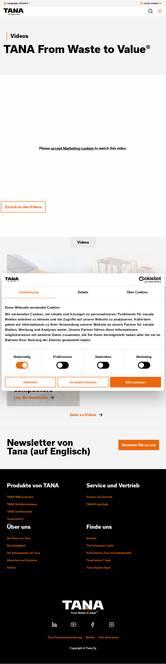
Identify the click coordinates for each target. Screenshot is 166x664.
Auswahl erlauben (83, 382)
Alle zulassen (136, 382)
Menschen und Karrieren (22, 560)
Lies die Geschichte (31, 397)
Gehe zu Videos (83, 415)
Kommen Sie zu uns (139, 445)
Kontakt (91, 538)
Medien (90, 637)
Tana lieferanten (108, 637)
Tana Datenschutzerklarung (65, 637)
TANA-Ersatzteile (97, 504)
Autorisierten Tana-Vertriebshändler (109, 552)
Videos (19, 36)
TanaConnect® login (98, 560)
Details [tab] (83, 292)
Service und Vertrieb (99, 496)
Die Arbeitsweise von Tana (23, 552)
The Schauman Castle (100, 545)
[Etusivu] (15, 11)
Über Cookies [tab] (137, 292)
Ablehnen (30, 382)
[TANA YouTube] (73, 625)
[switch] (62, 365)
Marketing (71, 148)
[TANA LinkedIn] (54, 625)
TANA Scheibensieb (19, 511)
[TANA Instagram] (111, 625)
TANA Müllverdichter (20, 496)
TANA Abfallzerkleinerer (22, 504)
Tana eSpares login (98, 567)
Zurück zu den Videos (23, 207)
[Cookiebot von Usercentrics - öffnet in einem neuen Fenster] (142, 279)
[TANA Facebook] (92, 625)
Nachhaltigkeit (16, 545)
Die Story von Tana (18, 538)
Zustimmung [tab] (28, 292)
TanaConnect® (16, 518)
